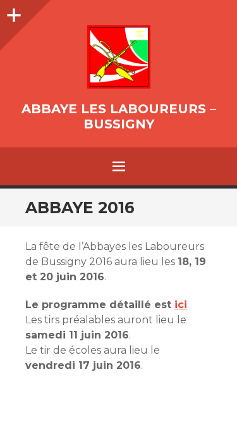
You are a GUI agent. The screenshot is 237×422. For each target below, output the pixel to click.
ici (180, 305)
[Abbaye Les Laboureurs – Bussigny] (118, 57)
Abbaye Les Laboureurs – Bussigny (118, 116)
